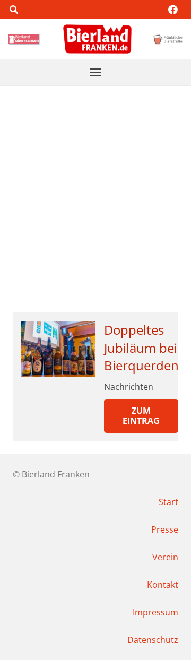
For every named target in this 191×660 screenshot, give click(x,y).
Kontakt (162, 584)
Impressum (155, 612)
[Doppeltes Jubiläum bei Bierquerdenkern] (58, 349)
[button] (13, 9)
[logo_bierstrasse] (168, 39)
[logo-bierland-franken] (97, 39)
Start (168, 502)
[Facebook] (173, 9)
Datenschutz (152, 640)
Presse (164, 529)
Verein (165, 557)
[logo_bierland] (25, 39)
